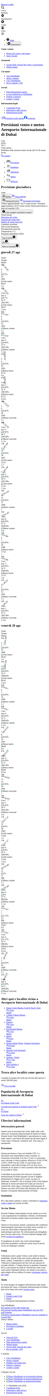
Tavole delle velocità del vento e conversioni (24, 65)
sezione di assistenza (15, 1237)
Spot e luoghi (11, 56)
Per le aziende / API (14, 83)
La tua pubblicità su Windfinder (19, 94)
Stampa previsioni (12, 201)
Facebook (31, 118)
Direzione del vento (9, 217)
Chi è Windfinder (13, 81)
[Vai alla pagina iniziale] (1, 2)
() (10, 220)
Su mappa (6, 156)
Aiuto (11, 40)
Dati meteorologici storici (16, 92)
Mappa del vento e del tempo (18, 53)
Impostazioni (15, 44)
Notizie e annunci (13, 97)
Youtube (37, 1381)
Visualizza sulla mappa (14, 118)
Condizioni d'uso (13, 108)
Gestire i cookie (12, 99)
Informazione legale (14, 112)
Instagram (38, 1379)
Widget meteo (12, 67)
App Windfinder (13, 76)
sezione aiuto (29, 1289)
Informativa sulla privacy (16, 110)
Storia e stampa (12, 78)
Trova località (9, 1086)
